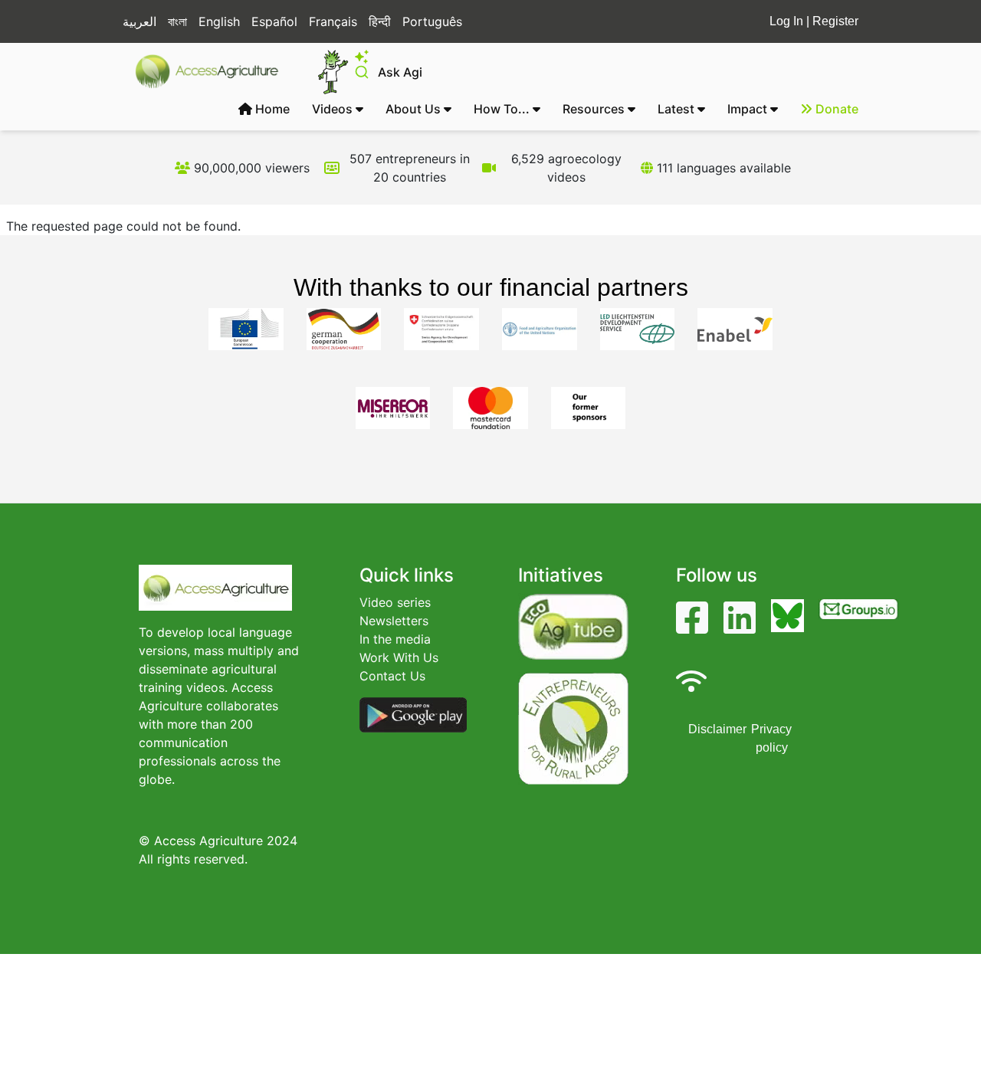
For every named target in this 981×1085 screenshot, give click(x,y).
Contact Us (392, 675)
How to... (503, 108)
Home (271, 108)
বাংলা (177, 21)
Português (432, 21)
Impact (748, 108)
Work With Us (398, 657)
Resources (595, 108)
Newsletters (393, 620)
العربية (139, 21)
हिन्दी (380, 21)
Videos (334, 108)
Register (835, 21)
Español (274, 21)
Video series (395, 602)
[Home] (213, 71)
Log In (786, 21)
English (219, 21)
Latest (677, 108)
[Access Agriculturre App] (413, 713)
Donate (835, 108)
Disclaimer (717, 729)
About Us (415, 108)
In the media (395, 639)
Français (333, 21)
